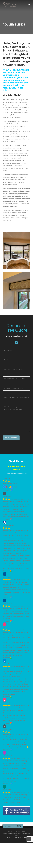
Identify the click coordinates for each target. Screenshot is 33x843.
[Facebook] (15, 826)
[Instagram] (20, 826)
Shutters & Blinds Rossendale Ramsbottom (16, 837)
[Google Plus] (18, 826)
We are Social (8, 826)
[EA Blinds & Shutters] (9, 4)
